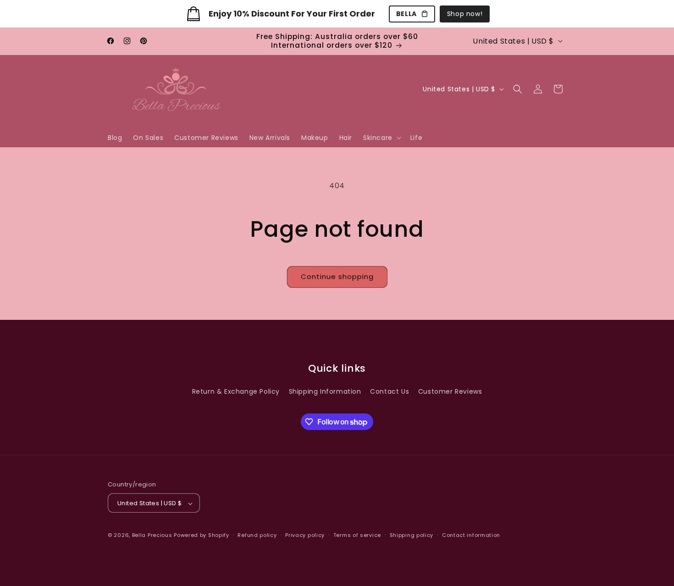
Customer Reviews (450, 391)
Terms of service (357, 535)
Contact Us (389, 391)
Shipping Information (325, 391)
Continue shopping (337, 276)
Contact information (471, 535)
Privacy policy (305, 535)
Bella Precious (153, 535)
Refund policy (257, 535)
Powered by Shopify (201, 535)
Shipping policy (412, 535)
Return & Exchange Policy (236, 391)
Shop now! (464, 13)
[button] (381, 137)
